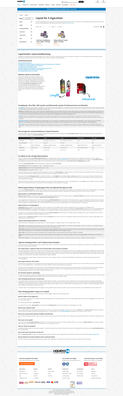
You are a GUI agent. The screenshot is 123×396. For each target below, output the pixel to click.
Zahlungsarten (22, 371)
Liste (101, 27)
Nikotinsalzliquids (65, 311)
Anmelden (97, 2)
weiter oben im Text (94, 334)
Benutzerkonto (94, 375)
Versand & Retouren (23, 373)
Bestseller (36, 375)
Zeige (53, 26)
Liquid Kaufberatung (69, 23)
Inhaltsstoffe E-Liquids (66, 373)
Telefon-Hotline (51, 371)
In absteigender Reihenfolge (50, 27)
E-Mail (49, 373)
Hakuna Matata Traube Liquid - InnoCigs (61, 40)
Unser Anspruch (80, 373)
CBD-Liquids (21, 124)
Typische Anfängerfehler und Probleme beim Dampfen (31, 69)
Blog (20, 375)
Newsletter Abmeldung (96, 378)
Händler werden (80, 375)
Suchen (81, 1)
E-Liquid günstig (65, 375)
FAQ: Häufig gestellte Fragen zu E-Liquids (27, 71)
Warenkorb (103, 2)
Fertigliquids (21, 107)
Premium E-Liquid (66, 378)
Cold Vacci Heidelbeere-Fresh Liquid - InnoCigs (43, 40)
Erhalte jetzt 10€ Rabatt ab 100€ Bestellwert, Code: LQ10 (61, 9)
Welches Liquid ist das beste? (25, 62)
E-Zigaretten (36, 373)
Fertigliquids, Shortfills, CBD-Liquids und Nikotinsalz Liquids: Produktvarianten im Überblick (39, 64)
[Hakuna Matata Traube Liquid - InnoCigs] (61, 34)
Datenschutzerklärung (58, 392)
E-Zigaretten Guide (23, 378)
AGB (73, 392)
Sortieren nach (39, 26)
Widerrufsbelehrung (68, 392)
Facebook (50, 375)
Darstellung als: (97, 26)
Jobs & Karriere (80, 371)
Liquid (35, 371)
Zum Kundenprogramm (26, 363)
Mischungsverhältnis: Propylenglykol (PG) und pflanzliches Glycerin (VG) (34, 68)
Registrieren (93, 371)
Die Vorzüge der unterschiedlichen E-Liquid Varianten (30, 65)
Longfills (20, 116)
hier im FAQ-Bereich (62, 159)
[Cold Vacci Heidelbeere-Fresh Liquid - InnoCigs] (44, 34)
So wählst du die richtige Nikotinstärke (27, 67)
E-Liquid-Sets (36, 378)
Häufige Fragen (65, 371)
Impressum (51, 392)
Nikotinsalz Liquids (23, 120)
